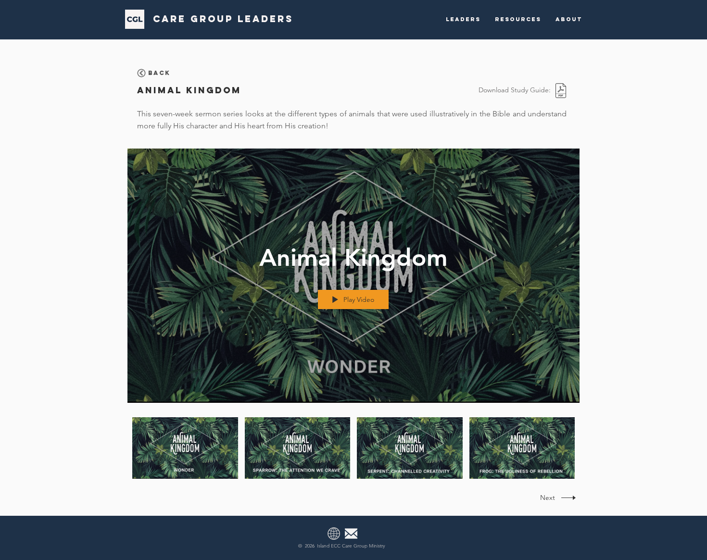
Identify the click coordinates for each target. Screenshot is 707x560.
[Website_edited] (334, 533)
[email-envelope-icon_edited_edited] (351, 533)
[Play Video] (185, 448)
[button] (463, 19)
